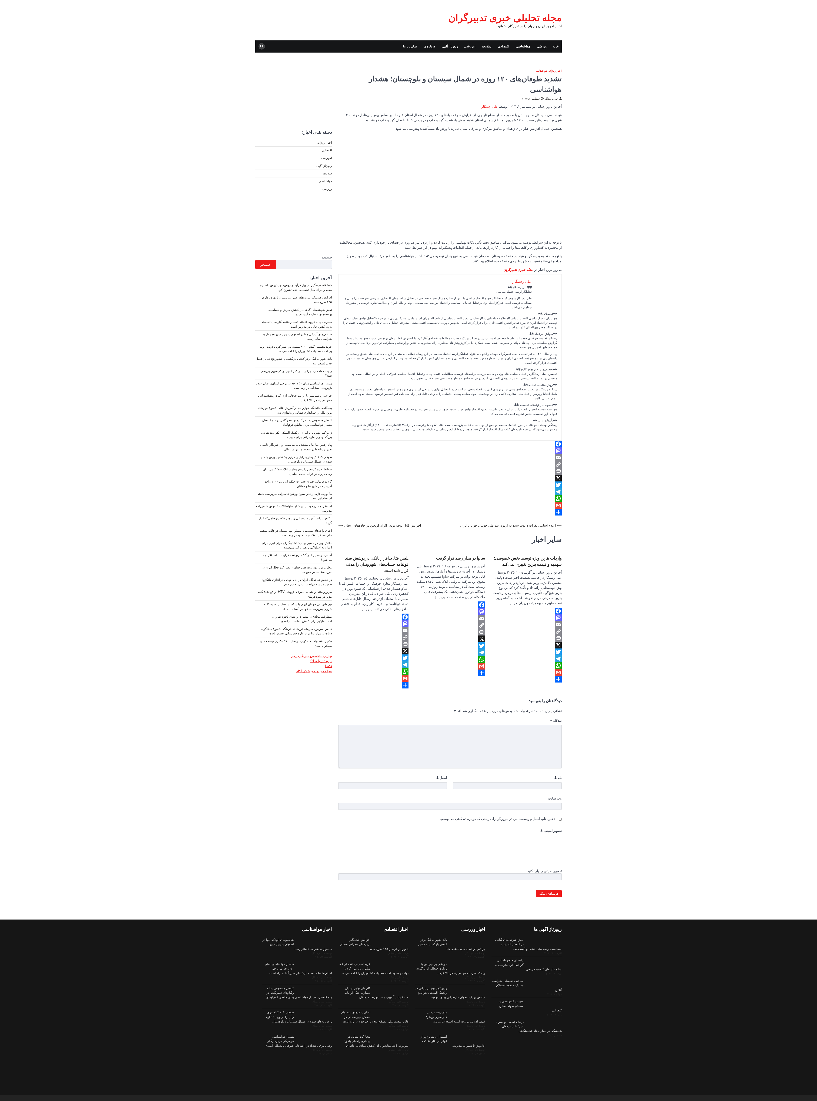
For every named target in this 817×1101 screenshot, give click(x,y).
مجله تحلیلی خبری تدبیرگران (505, 17)
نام (558, 777)
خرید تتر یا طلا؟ (321, 661)
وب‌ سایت (555, 798)
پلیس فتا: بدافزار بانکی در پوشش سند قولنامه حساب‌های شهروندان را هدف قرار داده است (376, 564)
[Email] (450, 457)
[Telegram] (450, 491)
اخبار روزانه (555, 70)
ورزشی (542, 46)
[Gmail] (450, 505)
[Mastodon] (450, 450)
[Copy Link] (450, 464)
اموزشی (470, 46)
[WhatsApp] (450, 498)
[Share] (450, 512)
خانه (555, 46)
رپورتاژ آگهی (449, 46)
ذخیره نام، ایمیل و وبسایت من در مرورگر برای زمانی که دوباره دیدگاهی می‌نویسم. (497, 818)
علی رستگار (551, 98)
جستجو (327, 257)
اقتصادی (503, 46)
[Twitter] (450, 484)
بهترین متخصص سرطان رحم (311, 655)
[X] (450, 478)
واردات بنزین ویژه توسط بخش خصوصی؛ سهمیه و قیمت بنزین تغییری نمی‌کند (528, 561)
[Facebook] (450, 444)
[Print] (450, 471)
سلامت (486, 46)
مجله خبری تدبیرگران (518, 269)
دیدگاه (556, 720)
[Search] (262, 46)
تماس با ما (410, 46)
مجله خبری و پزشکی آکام (314, 671)
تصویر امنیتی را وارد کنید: (544, 871)
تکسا (328, 666)
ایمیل (441, 777)
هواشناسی (523, 46)
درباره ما (429, 46)
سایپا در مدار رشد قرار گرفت (460, 558)
